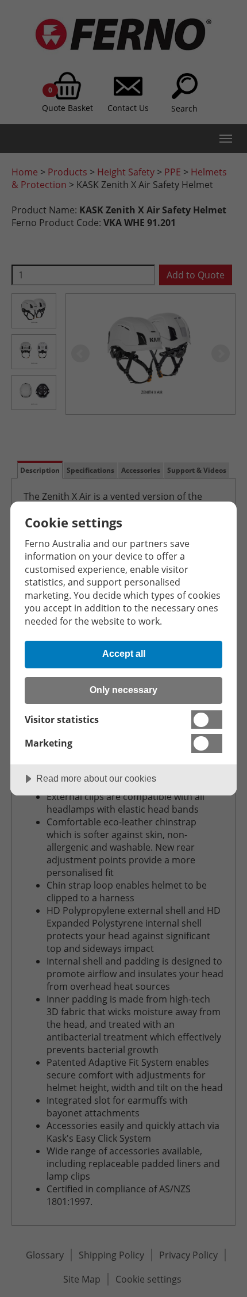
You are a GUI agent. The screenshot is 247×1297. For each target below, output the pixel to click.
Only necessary (123, 689)
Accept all (123, 653)
